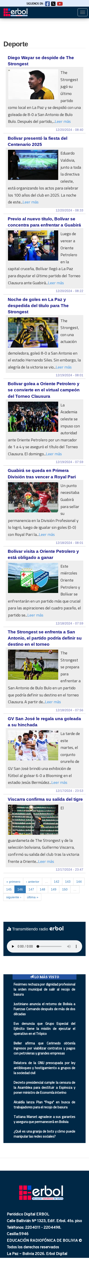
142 (56, 881)
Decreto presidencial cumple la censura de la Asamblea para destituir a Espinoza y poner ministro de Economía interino (44, 1087)
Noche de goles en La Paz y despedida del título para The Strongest (38, 305)
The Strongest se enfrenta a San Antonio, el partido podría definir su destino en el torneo (45, 638)
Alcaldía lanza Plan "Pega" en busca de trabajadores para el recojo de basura (44, 1104)
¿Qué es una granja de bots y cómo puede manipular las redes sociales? (44, 1134)
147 (31, 889)
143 (68, 881)
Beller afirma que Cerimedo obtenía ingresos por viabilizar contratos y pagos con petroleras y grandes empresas (44, 1048)
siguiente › (13, 897)
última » (32, 897)
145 (9, 889)
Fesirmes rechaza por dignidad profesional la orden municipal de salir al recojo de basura (44, 989)
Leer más (63, 121)
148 (42, 889)
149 (53, 889)
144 (79, 881)
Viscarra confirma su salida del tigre (45, 799)
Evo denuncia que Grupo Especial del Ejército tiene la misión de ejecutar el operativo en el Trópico (44, 1028)
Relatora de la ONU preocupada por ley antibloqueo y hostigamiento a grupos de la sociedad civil (44, 1067)
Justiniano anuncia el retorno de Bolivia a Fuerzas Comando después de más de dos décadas (44, 1009)
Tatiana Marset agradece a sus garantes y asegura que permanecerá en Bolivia (44, 1119)
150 (65, 889)
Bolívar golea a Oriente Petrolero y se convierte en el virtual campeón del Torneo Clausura (44, 389)
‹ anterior (32, 881)
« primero (13, 881)
